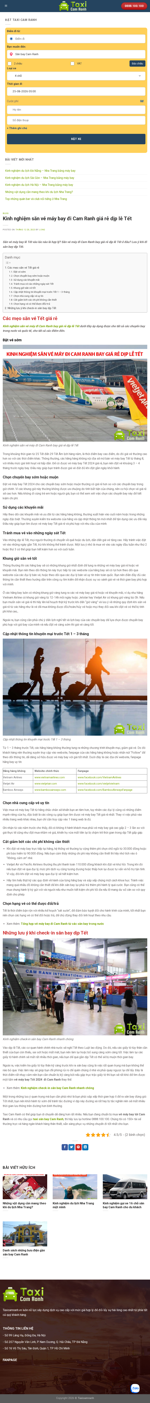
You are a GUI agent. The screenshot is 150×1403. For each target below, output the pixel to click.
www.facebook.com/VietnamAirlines (99, 777)
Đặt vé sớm (20, 271)
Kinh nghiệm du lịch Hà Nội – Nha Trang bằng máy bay (39, 185)
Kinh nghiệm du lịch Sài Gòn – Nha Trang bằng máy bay (39, 178)
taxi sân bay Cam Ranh (48, 1119)
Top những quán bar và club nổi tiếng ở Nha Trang (36, 199)
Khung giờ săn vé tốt (25, 287)
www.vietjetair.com (46, 783)
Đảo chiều (137, 63)
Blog (5, 213)
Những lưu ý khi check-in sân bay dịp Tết (32, 308)
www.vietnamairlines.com (50, 777)
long (42, 229)
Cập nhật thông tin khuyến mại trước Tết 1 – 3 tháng (42, 291)
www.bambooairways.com (50, 789)
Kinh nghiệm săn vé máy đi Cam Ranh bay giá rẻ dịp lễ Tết (41, 326)
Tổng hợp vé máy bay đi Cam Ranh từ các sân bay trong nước (62, 924)
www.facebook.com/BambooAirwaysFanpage (105, 789)
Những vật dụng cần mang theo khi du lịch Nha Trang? (39, 192)
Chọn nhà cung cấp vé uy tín (28, 295)
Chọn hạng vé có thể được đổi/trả (32, 303)
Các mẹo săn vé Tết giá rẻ (23, 267)
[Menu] (6, 6)
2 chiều (18, 63)
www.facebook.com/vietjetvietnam (98, 783)
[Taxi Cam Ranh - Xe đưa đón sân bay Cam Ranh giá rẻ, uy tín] (75, 6)
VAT (79, 63)
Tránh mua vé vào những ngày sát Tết (34, 283)
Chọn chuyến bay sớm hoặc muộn (31, 275)
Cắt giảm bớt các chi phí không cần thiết (35, 299)
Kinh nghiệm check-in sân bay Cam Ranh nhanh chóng (57, 1088)
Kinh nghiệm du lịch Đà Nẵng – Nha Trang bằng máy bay (40, 170)
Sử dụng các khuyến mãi (27, 279)
